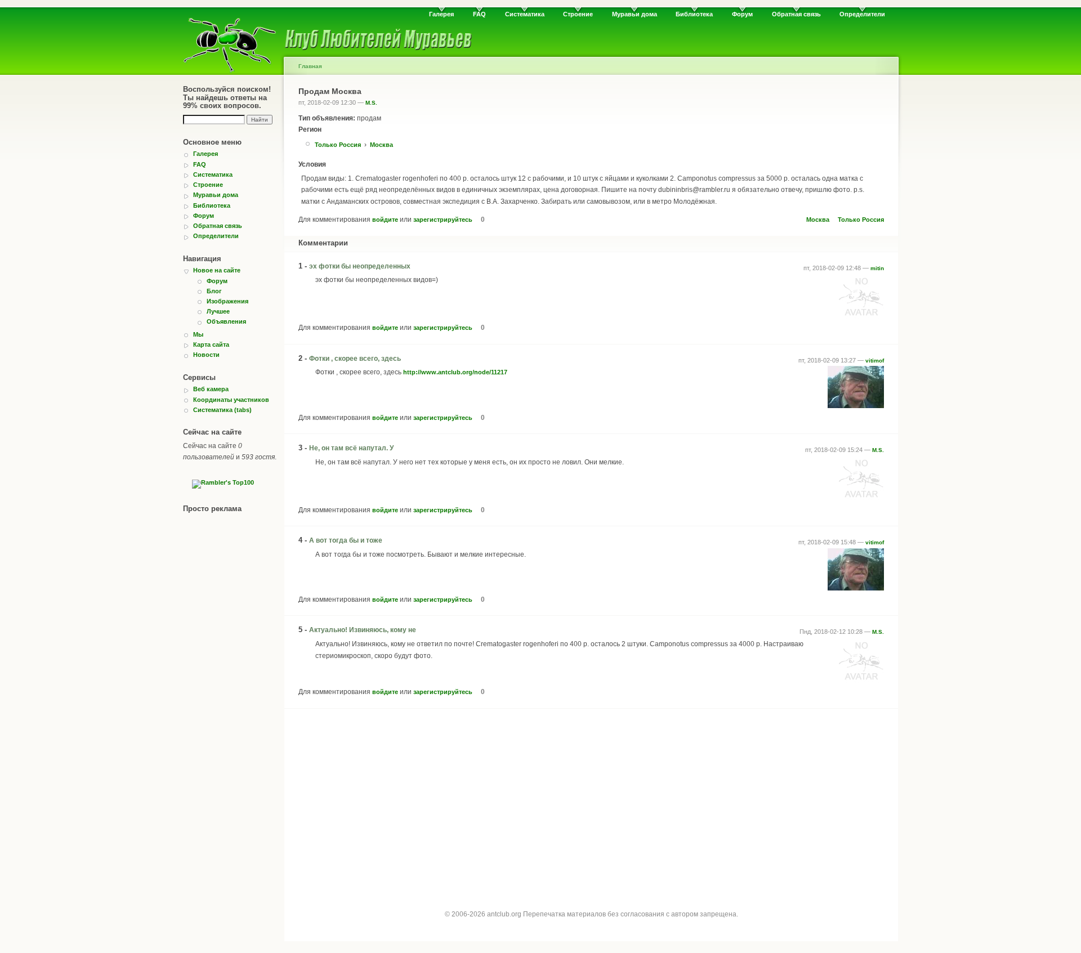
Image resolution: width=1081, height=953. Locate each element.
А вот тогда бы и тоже (345, 540)
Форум (742, 14)
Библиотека (694, 14)
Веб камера (211, 389)
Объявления (226, 321)
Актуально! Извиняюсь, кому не (362, 630)
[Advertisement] (591, 799)
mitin (877, 268)
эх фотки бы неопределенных (359, 266)
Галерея (441, 14)
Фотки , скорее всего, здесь (355, 359)
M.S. (371, 103)
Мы (198, 334)
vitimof (874, 360)
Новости (206, 354)
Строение (578, 14)
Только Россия (338, 144)
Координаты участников (231, 399)
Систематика (524, 14)
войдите (385, 219)
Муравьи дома (634, 14)
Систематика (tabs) (222, 409)
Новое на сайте (216, 270)
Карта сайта (211, 344)
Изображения (227, 301)
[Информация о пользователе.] (861, 316)
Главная (310, 66)
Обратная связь (796, 14)
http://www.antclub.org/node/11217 (455, 372)
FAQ (479, 14)
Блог (214, 291)
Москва (381, 144)
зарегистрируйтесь (442, 219)
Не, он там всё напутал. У (351, 448)
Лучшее (218, 311)
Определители (862, 14)
